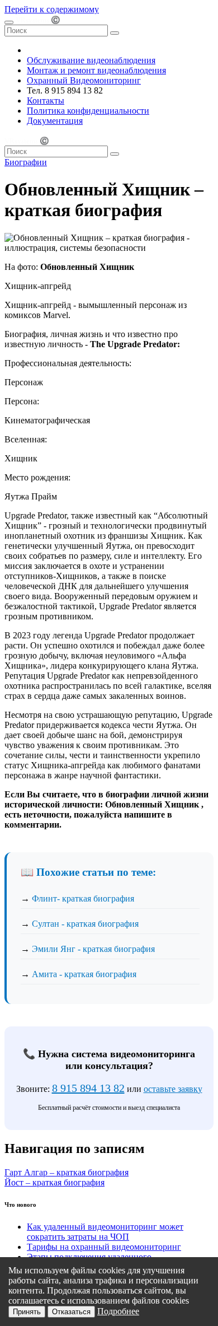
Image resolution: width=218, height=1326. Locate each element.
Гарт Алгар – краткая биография (66, 1172)
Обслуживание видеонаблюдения (91, 60)
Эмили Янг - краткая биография (93, 949)
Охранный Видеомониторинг (84, 80)
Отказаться (71, 1312)
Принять (27, 1312)
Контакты (45, 100)
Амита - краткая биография (84, 974)
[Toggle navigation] (8, 22)
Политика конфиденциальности (88, 110)
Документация (55, 120)
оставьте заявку (173, 1089)
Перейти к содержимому (51, 9)
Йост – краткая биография (54, 1182)
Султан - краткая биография (85, 923)
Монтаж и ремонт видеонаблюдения (96, 70)
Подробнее (118, 1311)
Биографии (25, 162)
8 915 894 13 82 (88, 1088)
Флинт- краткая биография (83, 898)
